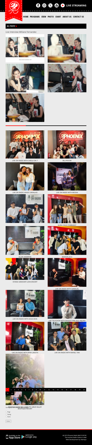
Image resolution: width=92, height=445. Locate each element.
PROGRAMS (35, 16)
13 (53, 390)
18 (75, 390)
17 (71, 390)
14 (57, 390)
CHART (58, 16)
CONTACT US (78, 16)
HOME (25, 16)
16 (66, 390)
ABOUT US (67, 16)
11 (44, 390)
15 (62, 390)
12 (49, 390)
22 (12, 393)
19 (79, 390)
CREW (43, 16)
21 (8, 393)
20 (84, 390)
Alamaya (83, 440)
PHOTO (51, 16)
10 (40, 390)
